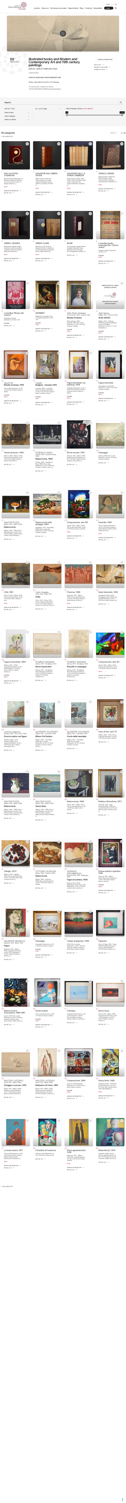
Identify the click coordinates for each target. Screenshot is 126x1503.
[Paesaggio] (110, 434)
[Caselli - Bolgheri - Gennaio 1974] (47, 364)
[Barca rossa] (110, 992)
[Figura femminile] (110, 364)
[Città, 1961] (15, 574)
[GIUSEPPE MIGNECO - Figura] (15, 923)
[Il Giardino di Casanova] (47, 1132)
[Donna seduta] (47, 992)
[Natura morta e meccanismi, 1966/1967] (15, 992)
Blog (81, 8)
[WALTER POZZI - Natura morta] (15, 504)
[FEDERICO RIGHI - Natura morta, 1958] (47, 434)
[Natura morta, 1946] (78, 783)
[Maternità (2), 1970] (110, 1132)
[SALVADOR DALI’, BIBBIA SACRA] (47, 155)
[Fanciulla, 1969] (110, 504)
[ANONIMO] (47, 295)
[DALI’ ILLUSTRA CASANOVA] (15, 155)
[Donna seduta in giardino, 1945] (110, 853)
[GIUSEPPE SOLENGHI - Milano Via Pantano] (47, 713)
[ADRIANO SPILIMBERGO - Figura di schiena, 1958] (78, 853)
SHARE (108, 4)
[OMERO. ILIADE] (47, 225)
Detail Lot (8, 193)
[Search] (116, 8)
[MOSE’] (78, 225)
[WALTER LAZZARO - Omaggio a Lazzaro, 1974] (15, 1062)
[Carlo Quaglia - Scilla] (47, 574)
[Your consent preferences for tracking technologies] (122, 1499)
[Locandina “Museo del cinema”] (15, 295)
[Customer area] (108, 8)
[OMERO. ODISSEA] (15, 225)
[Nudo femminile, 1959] (110, 574)
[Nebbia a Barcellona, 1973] (110, 783)
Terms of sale (99, 69)
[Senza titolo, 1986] (110, 1062)
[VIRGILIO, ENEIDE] (110, 155)
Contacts (88, 8)
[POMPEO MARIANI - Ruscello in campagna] (78, 644)
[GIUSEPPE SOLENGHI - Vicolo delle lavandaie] (78, 713)
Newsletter (98, 8)
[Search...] (121, 102)
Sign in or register (105, 59)
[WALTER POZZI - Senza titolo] (47, 783)
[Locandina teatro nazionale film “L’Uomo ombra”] (110, 225)
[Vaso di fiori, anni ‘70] (110, 713)
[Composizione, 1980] (78, 1062)
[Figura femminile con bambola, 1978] (78, 364)
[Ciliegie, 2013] (15, 853)
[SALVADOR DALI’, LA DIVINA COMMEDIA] (78, 155)
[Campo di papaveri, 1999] (78, 923)
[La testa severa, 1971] (15, 1132)
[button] (17, 112)
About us (45, 8)
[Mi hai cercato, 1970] (78, 434)
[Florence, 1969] (78, 574)
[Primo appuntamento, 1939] (78, 1132)
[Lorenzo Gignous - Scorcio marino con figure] (15, 713)
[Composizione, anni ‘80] (78, 504)
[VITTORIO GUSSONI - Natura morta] (47, 853)
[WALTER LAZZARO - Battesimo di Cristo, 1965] (47, 1062)
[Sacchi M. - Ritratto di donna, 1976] (15, 364)
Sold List (97, 65)
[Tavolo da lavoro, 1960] (15, 434)
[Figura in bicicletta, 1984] (15, 644)
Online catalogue (101, 67)
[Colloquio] (78, 992)
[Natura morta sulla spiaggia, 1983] (47, 504)
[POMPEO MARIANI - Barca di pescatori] (47, 644)
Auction (37, 8)
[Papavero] (110, 923)
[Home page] (17, 5)
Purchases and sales (58, 8)
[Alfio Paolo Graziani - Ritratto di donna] (78, 295)
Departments (73, 8)
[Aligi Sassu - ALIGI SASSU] (110, 295)
